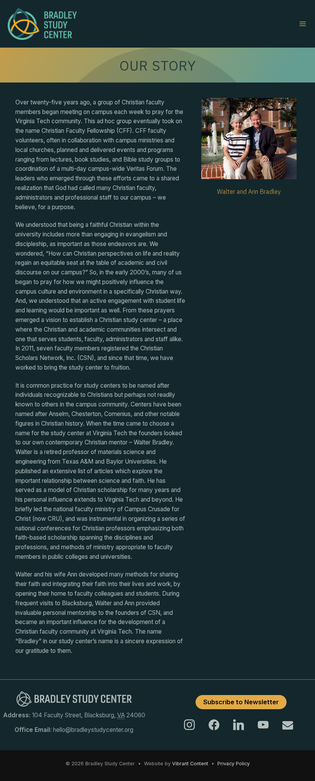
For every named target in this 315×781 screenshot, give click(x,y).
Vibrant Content (190, 763)
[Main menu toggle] (303, 24)
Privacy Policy (233, 763)
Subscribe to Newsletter (241, 702)
